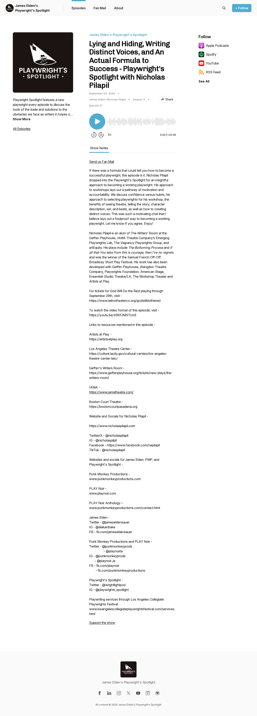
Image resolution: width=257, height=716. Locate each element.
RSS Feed (213, 72)
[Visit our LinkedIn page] (109, 693)
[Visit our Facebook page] (100, 693)
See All (204, 81)
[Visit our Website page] (148, 693)
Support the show (102, 623)
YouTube (212, 63)
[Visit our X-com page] (128, 693)
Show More (22, 119)
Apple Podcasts (217, 46)
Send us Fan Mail (101, 162)
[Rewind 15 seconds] (94, 135)
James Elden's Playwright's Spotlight (32, 8)
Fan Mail (100, 8)
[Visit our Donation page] (157, 693)
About (118, 8)
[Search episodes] (224, 8)
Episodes (79, 8)
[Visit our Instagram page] (119, 693)
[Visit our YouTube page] (138, 693)
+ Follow (241, 8)
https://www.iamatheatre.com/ (111, 392)
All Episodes (22, 129)
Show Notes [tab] (99, 148)
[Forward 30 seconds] (101, 135)
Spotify (211, 54)
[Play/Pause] (97, 121)
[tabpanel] (132, 394)
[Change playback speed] (110, 135)
